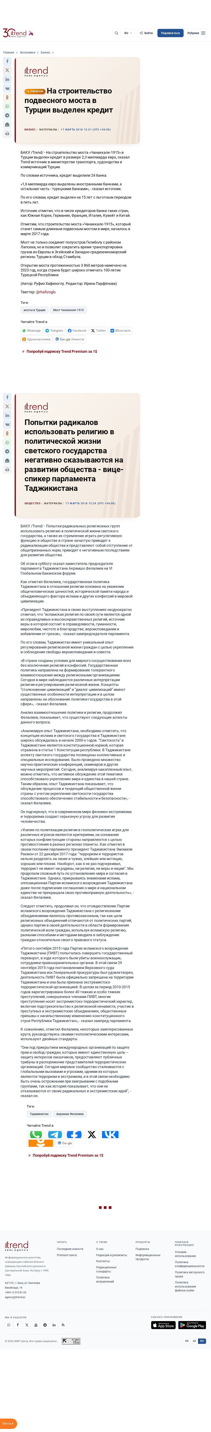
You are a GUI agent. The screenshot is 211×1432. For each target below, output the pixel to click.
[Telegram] (45, 1325)
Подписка (142, 1249)
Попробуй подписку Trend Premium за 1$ (61, 351)
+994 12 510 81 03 (15, 1292)
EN (187, 1341)
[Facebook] (17, 1325)
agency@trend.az (15, 1297)
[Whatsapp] (8, 1325)
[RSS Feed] (63, 1325)
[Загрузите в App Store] (163, 1325)
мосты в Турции (34, 310)
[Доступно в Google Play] (192, 1325)
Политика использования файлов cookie (185, 1286)
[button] (7, 61)
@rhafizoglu (46, 292)
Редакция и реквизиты (111, 1255)
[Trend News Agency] (16, 1246)
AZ (194, 1341)
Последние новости (70, 1249)
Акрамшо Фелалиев (70, 1114)
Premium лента (67, 1255)
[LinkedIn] (54, 1325)
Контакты (103, 1261)
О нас (100, 1249)
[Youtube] (36, 1325)
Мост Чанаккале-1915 (68, 310)
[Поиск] (116, 33)
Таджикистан (39, 1114)
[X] (26, 1325)
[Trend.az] (18, 33)
